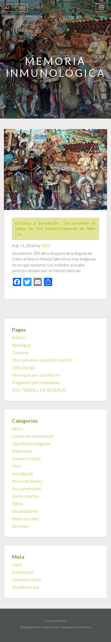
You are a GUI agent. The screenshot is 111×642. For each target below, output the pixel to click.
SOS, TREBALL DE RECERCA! (39, 389)
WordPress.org (25, 587)
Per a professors (26, 488)
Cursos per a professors (33, 436)
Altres (17, 428)
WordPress (83, 627)
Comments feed (26, 579)
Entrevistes (22, 451)
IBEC (46, 245)
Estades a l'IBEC (26, 458)
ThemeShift (51, 627)
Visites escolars (25, 518)
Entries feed (23, 572)
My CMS (15, 8)
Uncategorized (25, 511)
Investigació (22, 473)
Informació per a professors (36, 374)
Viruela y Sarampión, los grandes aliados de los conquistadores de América (55, 229)
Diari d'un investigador (31, 443)
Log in (17, 564)
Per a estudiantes (27, 481)
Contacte (20, 352)
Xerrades (20, 526)
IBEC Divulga (23, 367)
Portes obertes (25, 496)
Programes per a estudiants (36, 382)
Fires (16, 466)
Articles (18, 337)
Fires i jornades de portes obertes (42, 359)
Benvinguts (21, 344)
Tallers (17, 503)
